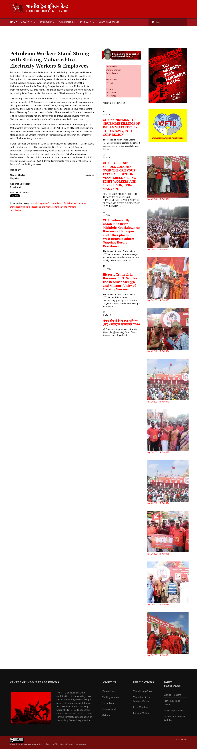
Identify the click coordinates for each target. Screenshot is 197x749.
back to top (16, 210)
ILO (111, 82)
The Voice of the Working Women (141, 699)
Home (13, 22)
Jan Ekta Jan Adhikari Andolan (174, 718)
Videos (113, 92)
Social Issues (112, 73)
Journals (85, 22)
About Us (26, 22)
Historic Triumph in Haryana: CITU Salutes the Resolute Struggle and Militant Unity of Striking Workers (120, 281)
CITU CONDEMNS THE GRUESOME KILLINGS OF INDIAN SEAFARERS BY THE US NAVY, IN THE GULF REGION (121, 127)
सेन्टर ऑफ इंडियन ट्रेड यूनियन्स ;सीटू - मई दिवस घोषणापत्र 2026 (121, 322)
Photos (113, 95)
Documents (66, 22)
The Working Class (142, 691)
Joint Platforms (108, 22)
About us (172, 739)
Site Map (183, 739)
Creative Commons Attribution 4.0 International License (62, 744)
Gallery (109, 89)
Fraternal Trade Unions (172, 702)
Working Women (113, 69)
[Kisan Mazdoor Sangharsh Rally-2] (168, 75)
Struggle (46, 22)
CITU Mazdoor (140, 706)
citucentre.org (16, 744)
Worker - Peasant (172, 694)
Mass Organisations (174, 710)
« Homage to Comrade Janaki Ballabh (52, 203)
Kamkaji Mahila (141, 712)
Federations (111, 66)
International (112, 79)
